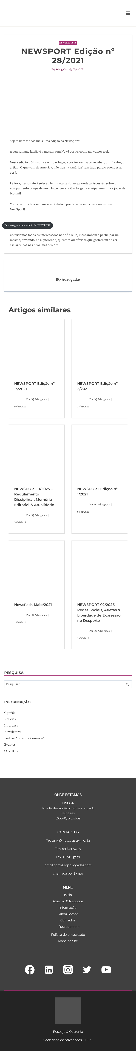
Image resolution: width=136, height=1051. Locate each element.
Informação (68, 907)
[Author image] (19, 399)
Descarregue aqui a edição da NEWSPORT (27, 225)
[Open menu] (128, 13)
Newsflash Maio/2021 (33, 605)
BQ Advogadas (59, 69)
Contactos (68, 920)
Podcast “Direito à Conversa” (24, 738)
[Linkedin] (48, 969)
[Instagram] (68, 969)
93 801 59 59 (71, 849)
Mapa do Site (68, 941)
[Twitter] (87, 969)
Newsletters (68, 42)
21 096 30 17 (61, 840)
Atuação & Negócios (68, 901)
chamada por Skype (68, 873)
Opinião (10, 713)
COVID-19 (11, 751)
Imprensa (11, 725)
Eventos (10, 745)
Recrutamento (69, 927)
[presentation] (36, 347)
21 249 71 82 (81, 840)
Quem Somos (68, 914)
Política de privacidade (68, 934)
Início (68, 895)
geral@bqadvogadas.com (73, 865)
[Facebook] (29, 969)
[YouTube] (106, 969)
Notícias (10, 719)
